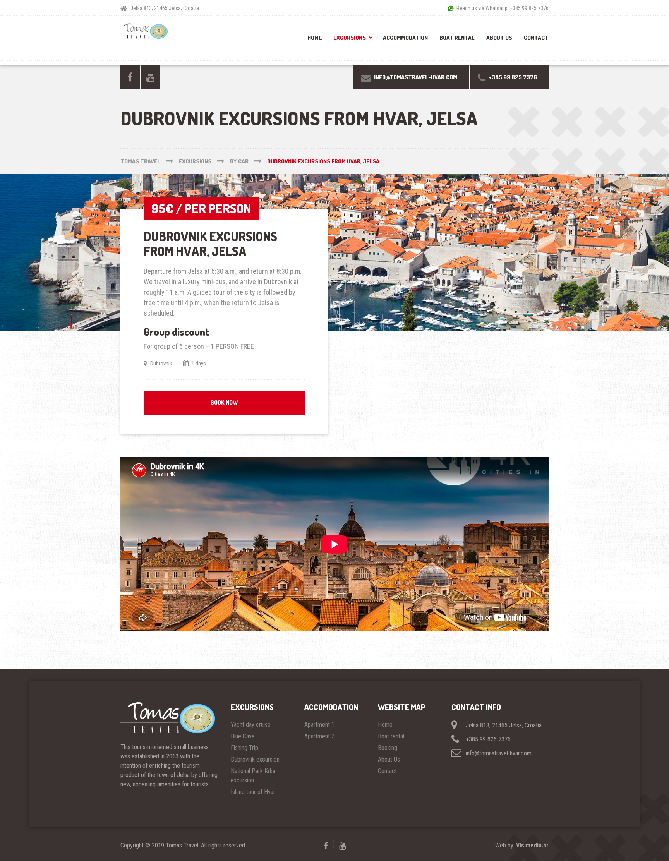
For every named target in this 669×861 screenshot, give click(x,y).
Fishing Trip (244, 747)
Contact (536, 37)
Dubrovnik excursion (255, 759)
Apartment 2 (319, 736)
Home (314, 37)
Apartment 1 (319, 724)
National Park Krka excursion (253, 775)
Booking (387, 747)
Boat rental (457, 37)
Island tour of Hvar (253, 792)
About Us (499, 37)
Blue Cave (243, 736)
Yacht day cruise (251, 724)
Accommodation (405, 37)
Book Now (224, 402)
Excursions (349, 37)
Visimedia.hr (532, 845)
